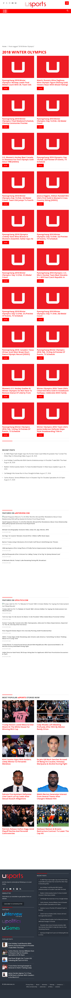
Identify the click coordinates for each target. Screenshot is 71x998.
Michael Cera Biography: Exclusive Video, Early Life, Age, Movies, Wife (25, 530)
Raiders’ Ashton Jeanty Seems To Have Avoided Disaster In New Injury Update (31, 467)
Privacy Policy (29, 984)
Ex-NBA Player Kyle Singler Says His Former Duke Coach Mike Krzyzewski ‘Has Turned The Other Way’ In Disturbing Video (53, 882)
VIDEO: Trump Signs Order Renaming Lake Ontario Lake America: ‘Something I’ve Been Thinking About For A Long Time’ (34, 637)
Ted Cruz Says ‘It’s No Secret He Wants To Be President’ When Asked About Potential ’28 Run (33, 617)
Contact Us (60, 984)
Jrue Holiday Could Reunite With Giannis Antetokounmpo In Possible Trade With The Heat (35, 460)
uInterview (43, 987)
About (37, 984)
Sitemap (52, 984)
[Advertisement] (35, 31)
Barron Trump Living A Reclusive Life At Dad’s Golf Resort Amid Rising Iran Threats (30, 542)
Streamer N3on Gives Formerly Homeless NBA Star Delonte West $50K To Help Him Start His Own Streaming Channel (53, 927)
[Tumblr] (13, 889)
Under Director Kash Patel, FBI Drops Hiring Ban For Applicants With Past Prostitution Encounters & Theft (35, 653)
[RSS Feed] (20, 889)
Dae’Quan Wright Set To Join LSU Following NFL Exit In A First (20, 959)
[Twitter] (6, 3)
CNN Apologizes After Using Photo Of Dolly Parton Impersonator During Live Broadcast (32, 548)
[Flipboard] (15, 3)
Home (4, 46)
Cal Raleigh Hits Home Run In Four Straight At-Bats (21, 473)
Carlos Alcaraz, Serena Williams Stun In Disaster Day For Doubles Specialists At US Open (34, 478)
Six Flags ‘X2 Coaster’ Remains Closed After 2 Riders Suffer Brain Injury (25, 536)
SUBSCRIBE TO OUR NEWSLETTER (13, 904)
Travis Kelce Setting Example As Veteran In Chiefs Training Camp (20, 967)
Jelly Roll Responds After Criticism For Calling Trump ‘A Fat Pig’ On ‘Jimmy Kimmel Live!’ (31, 554)
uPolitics (50, 987)
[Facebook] (3, 3)
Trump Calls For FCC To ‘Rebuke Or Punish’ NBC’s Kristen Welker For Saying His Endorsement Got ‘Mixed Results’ (34, 610)
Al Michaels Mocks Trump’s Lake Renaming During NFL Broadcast (24, 560)
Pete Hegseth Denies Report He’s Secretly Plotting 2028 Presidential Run (26, 631)
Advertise (44, 984)
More (5, 88)
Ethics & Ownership (31, 987)
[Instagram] (9, 3)
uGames (57, 987)
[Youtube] (12, 3)
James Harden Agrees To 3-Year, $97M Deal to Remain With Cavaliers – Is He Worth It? (21, 975)
